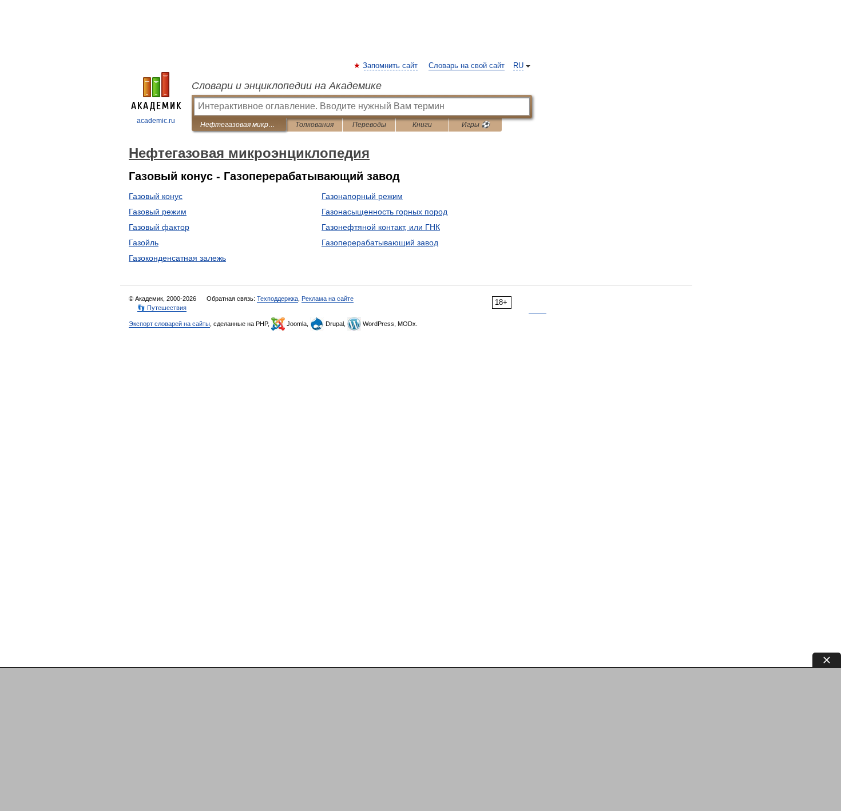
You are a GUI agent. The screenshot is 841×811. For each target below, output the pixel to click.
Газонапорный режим (362, 196)
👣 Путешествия (162, 307)
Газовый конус (156, 196)
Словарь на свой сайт (467, 66)
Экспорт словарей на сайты (169, 323)
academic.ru (156, 121)
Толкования (314, 125)
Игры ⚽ (476, 125)
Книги (422, 125)
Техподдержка (277, 298)
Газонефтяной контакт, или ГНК (381, 227)
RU (518, 66)
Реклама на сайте (328, 298)
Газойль (143, 242)
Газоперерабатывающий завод (380, 242)
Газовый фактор (159, 227)
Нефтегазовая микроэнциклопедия (238, 125)
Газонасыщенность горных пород (384, 211)
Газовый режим (158, 211)
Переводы (369, 125)
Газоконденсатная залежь (177, 258)
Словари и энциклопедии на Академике (287, 86)
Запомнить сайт (391, 66)
